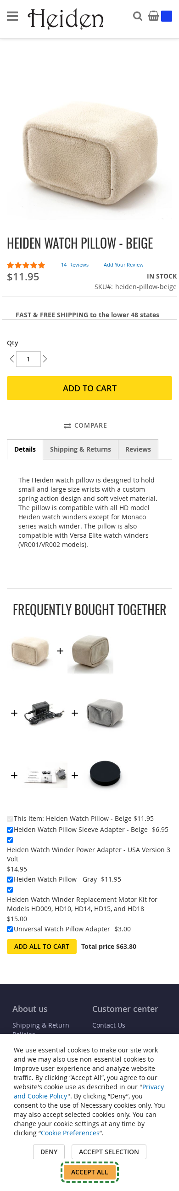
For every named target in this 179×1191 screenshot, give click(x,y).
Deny (48, 1151)
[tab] (25, 449)
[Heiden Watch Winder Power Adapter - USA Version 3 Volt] (44, 688)
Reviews (138, 449)
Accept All (89, 1172)
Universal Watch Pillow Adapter (62, 928)
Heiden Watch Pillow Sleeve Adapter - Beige (81, 829)
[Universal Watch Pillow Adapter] (105, 750)
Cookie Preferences (70, 1132)
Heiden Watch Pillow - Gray (55, 879)
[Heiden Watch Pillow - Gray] (105, 688)
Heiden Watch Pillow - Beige (89, 818)
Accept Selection (109, 1151)
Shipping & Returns (80, 449)
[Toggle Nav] (12, 16)
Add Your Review (124, 264)
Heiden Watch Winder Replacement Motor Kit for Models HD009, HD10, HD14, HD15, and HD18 (82, 904)
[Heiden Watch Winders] (66, 19)
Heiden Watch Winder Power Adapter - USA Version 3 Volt (88, 854)
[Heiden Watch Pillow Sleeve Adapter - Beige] (90, 626)
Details (25, 449)
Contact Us (108, 1025)
